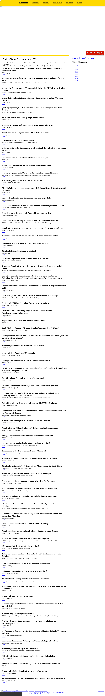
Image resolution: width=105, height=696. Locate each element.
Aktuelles (23, 3)
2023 (76, 72)
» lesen (3, 74)
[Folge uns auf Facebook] (91, 53)
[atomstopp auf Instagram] (95, 53)
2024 (76, 69)
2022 (76, 74)
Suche (79, 3)
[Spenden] (102, 53)
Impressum (101, 691)
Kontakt (69, 3)
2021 (76, 76)
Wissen (46, 3)
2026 (76, 65)
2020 (76, 78)
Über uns (35, 3)
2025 (76, 67)
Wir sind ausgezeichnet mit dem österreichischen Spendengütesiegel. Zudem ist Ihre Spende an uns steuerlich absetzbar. (47, 692)
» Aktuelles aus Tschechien (83, 58)
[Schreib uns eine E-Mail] (88, 53)
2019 (76, 80)
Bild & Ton (57, 3)
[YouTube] (98, 53)
